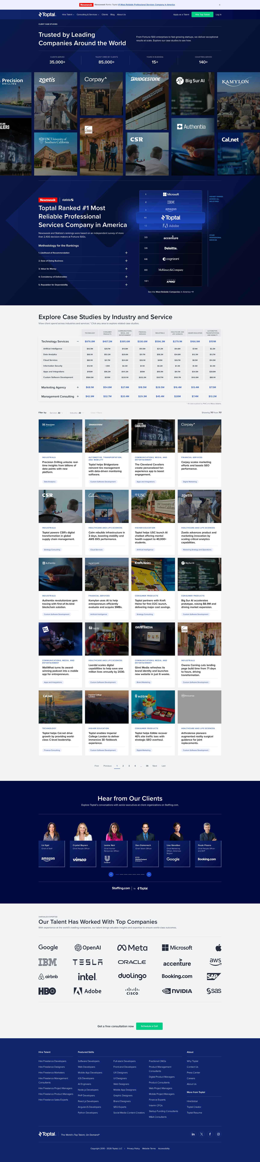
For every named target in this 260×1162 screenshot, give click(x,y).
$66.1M (90, 354)
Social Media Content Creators (129, 1112)
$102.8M (195, 377)
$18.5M (142, 387)
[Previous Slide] (111, 874)
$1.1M (142, 366)
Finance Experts (157, 1099)
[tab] (117, 874)
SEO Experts (119, 1106)
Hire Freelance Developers (52, 1061)
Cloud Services (50, 360)
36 (147, 765)
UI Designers (120, 1078)
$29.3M (142, 396)
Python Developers (88, 1112)
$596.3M (160, 341)
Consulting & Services (87, 14)
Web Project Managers (160, 1088)
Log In (218, 14)
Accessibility (164, 1148)
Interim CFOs (155, 1105)
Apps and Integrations (53, 371)
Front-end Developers (124, 1066)
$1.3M (177, 366)
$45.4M (160, 396)
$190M (90, 371)
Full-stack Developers (124, 1061)
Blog (112, 14)
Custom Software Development (58, 377)
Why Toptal (192, 1061)
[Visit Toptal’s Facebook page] (210, 1134)
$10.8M (177, 348)
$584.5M (89, 377)
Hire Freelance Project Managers (55, 1088)
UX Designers (120, 1072)
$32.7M (107, 396)
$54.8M (107, 387)
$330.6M (142, 341)
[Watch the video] (31, 101)
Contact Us (192, 1066)
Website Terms (149, 1148)
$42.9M (90, 396)
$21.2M (160, 348)
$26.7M (177, 360)
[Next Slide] (149, 874)
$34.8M (177, 354)
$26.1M (142, 360)
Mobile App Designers (124, 1089)
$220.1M (125, 377)
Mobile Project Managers (161, 1094)
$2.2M (212, 348)
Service (55, 412)
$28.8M (212, 371)
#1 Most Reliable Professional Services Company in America (146, 4)
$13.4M (195, 387)
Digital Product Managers (162, 1076)
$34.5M (195, 371)
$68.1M (90, 387)
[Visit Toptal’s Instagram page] (218, 1134)
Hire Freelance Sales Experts (53, 1099)
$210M (107, 377)
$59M (142, 371)
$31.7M (142, 354)
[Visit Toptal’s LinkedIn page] (193, 1134)
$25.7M (107, 348)
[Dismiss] (219, 5)
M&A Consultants (158, 1116)
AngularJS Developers (89, 1106)
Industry (75, 412)
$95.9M (160, 371)
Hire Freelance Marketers (52, 1072)
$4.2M (159, 366)
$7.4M (195, 348)
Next (155, 765)
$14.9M (212, 360)
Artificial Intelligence (52, 348)
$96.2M (107, 371)
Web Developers (86, 1066)
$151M (212, 341)
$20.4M (125, 396)
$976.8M (90, 341)
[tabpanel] (51, 844)
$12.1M (90, 366)
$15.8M (125, 348)
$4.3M (124, 366)
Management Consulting (57, 396)
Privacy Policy (133, 1148)
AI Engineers (84, 1084)
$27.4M (125, 387)
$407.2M (107, 341)
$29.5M (160, 387)
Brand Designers (122, 1101)
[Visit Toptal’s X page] (202, 1134)
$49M (160, 360)
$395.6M (125, 341)
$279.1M (177, 341)
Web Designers (121, 1084)
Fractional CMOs (157, 1061)
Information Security (52, 365)
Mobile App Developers (90, 1072)
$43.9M (90, 348)
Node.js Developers (88, 1089)
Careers (191, 1078)
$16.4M (177, 387)
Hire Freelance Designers (52, 1066)
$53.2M (107, 354)
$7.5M (212, 387)
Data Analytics (50, 354)
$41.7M (177, 371)
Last (164, 765)
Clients (105, 14)
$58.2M (160, 354)
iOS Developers (86, 1078)
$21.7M (107, 360)
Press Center (193, 1072)
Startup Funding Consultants (163, 1111)
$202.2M (142, 377)
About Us (121, 14)
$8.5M (195, 360)
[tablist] (130, 874)
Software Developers (88, 1061)
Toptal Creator (194, 1106)
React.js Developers (88, 1101)
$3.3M (212, 366)
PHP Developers (86, 1095)
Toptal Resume (194, 1112)
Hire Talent (67, 14)
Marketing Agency (53, 387)
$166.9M (195, 341)
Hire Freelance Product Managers (56, 1094)
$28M (177, 396)
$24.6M (125, 360)
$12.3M (195, 354)
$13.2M (213, 396)
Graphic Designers (122, 1095)
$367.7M (160, 377)
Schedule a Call (149, 1026)
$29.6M (125, 354)
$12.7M (212, 354)
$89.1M (212, 377)
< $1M (107, 366)
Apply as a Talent (181, 14)
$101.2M (125, 371)
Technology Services (55, 341)
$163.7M (177, 377)
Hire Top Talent (202, 14)
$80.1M (90, 360)
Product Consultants (159, 1082)
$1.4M (195, 366)
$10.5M (142, 348)
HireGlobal (192, 1101)
